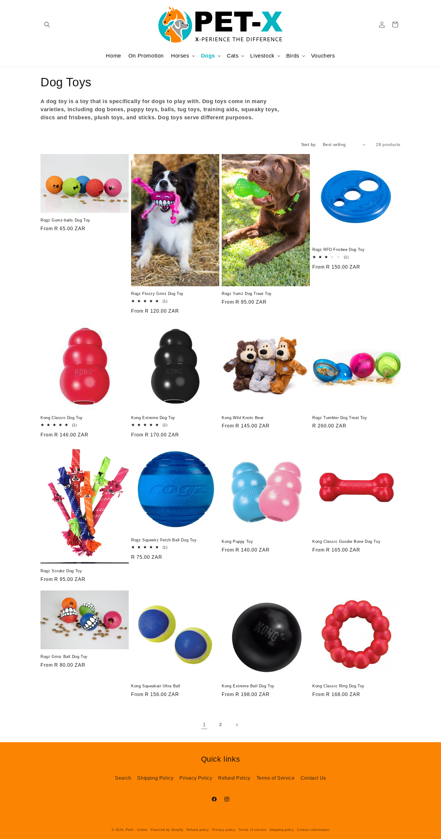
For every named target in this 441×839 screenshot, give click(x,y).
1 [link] (204, 724)
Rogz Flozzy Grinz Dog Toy (157, 293)
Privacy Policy (195, 778)
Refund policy (198, 830)
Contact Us (313, 778)
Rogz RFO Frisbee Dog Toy (338, 249)
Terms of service (252, 830)
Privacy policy (224, 830)
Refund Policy (234, 778)
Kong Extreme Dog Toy (153, 417)
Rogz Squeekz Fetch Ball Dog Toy (164, 540)
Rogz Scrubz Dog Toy (61, 571)
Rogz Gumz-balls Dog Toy (65, 220)
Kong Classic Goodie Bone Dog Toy (346, 541)
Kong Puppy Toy (237, 541)
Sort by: (309, 144)
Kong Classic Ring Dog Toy (338, 686)
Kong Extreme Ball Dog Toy (248, 686)
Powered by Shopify (167, 830)
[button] (47, 24)
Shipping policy (281, 830)
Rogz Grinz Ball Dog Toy (64, 656)
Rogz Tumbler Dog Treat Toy (339, 417)
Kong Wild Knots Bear (243, 417)
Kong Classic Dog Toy (61, 417)
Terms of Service (275, 778)
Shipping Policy (155, 778)
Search (123, 778)
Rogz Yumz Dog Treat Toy (247, 293)
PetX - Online (137, 830)
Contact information (313, 830)
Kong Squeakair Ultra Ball (155, 686)
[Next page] (236, 724)
